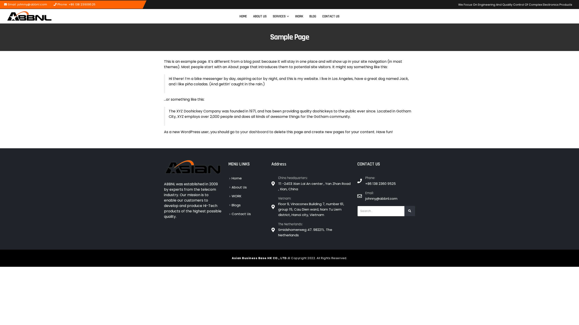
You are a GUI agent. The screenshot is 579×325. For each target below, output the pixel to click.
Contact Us (330, 16)
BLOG (312, 16)
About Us (260, 16)
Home (243, 16)
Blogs (236, 205)
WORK (299, 16)
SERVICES (279, 16)
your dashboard (254, 132)
